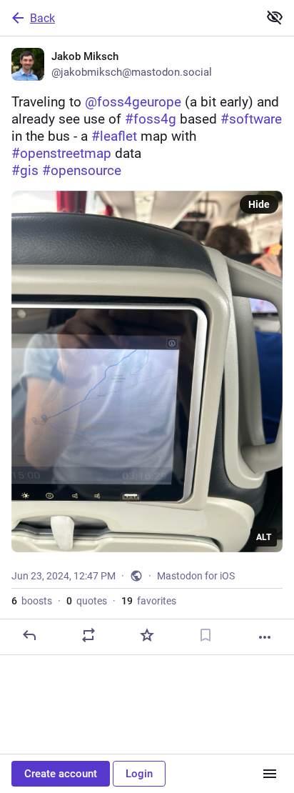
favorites (148, 601)
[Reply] (29, 635)
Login (139, 773)
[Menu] (270, 773)
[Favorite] (147, 635)
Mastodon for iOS (196, 576)
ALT (263, 537)
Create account (60, 773)
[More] (264, 637)
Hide (259, 204)
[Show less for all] (274, 17)
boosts (31, 601)
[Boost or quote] (88, 635)
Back (42, 18)
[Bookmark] (205, 635)
